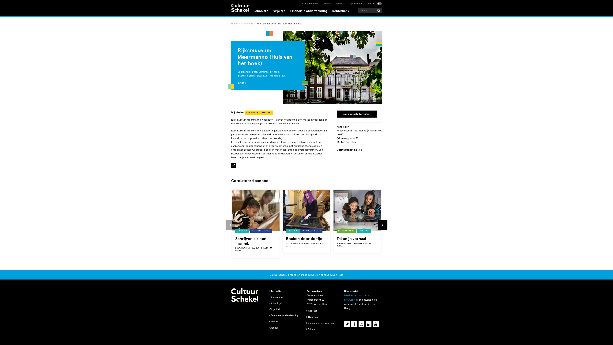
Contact (312, 310)
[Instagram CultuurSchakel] (361, 324)
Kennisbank (340, 11)
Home (234, 23)
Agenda (339, 3)
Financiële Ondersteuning (284, 315)
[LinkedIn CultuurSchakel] (368, 324)
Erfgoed (266, 112)
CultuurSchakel (310, 3)
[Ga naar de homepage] (240, 8)
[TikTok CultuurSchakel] (347, 324)
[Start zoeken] (378, 10)
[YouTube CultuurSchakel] (376, 324)
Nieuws (327, 3)
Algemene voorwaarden (321, 323)
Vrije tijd (279, 11)
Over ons (313, 317)
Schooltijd (261, 11)
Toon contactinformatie (355, 114)
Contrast (371, 3)
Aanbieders (247, 23)
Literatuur (252, 112)
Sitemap (312, 329)
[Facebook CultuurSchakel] (354, 324)
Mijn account (355, 3)
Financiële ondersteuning (308, 11)
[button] (230, 225)
